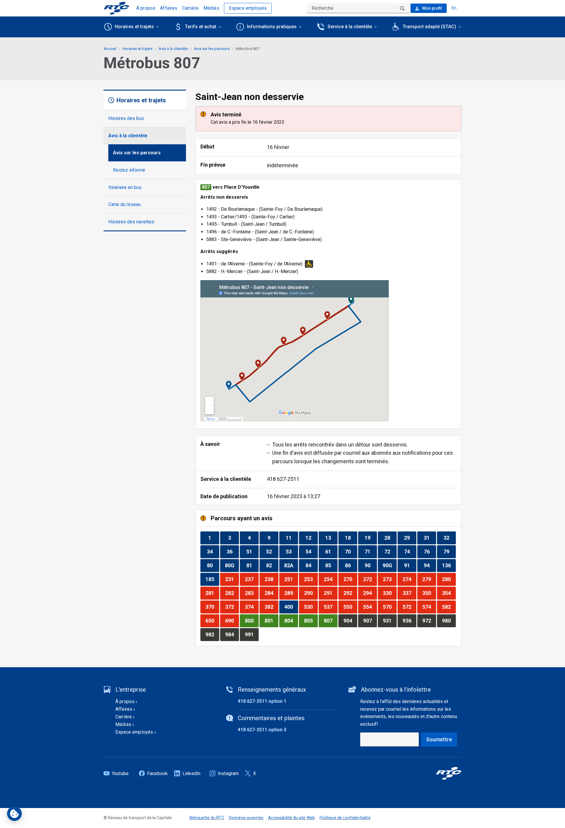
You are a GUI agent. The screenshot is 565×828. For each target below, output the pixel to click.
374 (252, 606)
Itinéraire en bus (125, 187)
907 (370, 620)
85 (331, 565)
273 (390, 579)
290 (311, 593)
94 (429, 565)
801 (271, 620)
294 (370, 593)
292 (350, 593)
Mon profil (431, 8)
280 (449, 579)
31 (429, 537)
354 (449, 593)
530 (311, 606)
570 (390, 606)
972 (429, 620)
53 (291, 551)
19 (370, 537)
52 (272, 551)
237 (252, 579)
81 (252, 565)
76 (429, 551)
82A (291, 565)
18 (351, 537)
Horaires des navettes (131, 222)
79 (449, 551)
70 (351, 551)
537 (330, 606)
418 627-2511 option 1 (262, 701)
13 (331, 537)
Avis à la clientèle (127, 135)
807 (330, 620)
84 (311, 565)
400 (291, 606)
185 (212, 579)
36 (232, 551)
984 (232, 634)
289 (291, 593)
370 (212, 606)
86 (351, 565)
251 (291, 579)
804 (291, 620)
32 (449, 537)
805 (311, 620)
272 (370, 579)
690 (232, 620)
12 (311, 537)
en (454, 8)
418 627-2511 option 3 (262, 729)
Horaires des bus (126, 118)
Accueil (110, 48)
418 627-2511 (283, 479)
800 (252, 620)
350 (429, 593)
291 (330, 593)
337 (409, 593)
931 (390, 620)
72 (390, 551)
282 (232, 593)
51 (252, 551)
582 (449, 606)
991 (252, 634)
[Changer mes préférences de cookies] (14, 813)
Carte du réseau (124, 204)
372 (232, 606)
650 (212, 620)
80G (232, 565)
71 (370, 551)
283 (252, 593)
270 (350, 579)
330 (390, 593)
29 (410, 537)
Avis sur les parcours (137, 152)
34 (213, 551)
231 (232, 579)
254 (330, 579)
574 (429, 606)
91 (410, 565)
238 (271, 579)
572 (409, 606)
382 (271, 606)
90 (370, 565)
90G (389, 565)
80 (213, 565)
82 (272, 565)
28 (390, 537)
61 (331, 551)
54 (311, 551)
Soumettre (439, 739)
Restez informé (129, 170)
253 (311, 579)
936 (409, 620)
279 (429, 579)
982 (212, 634)
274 (409, 579)
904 (350, 620)
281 (212, 593)
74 (410, 551)
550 (350, 606)
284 (271, 593)
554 (370, 606)
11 (291, 537)
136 (449, 565)
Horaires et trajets (137, 48)
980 (449, 620)
